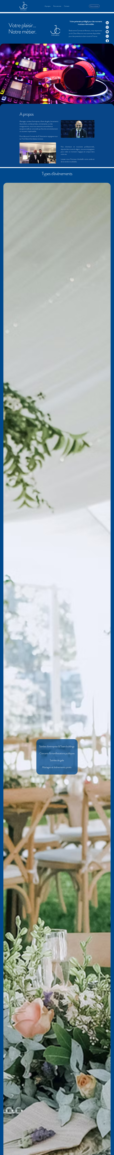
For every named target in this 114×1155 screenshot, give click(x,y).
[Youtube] (107, 31)
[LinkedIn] (107, 22)
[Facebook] (107, 40)
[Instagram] (107, 27)
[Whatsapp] (107, 36)
